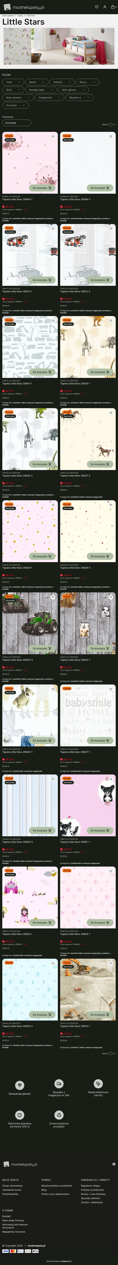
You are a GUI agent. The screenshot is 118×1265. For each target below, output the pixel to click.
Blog (44, 1189)
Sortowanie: (7, 117)
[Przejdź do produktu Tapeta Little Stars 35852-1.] (30, 897)
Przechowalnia (10, 1194)
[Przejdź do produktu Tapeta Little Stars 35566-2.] (88, 163)
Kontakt (6, 1216)
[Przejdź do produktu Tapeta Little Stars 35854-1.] (88, 897)
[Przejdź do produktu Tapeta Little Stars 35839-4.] (88, 531)
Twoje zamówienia (12, 1185)
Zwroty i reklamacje (92, 1202)
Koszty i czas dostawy (93, 1194)
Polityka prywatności (92, 1189)
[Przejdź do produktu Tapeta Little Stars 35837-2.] (88, 439)
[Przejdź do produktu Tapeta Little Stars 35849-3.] (30, 805)
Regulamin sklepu (90, 1185)
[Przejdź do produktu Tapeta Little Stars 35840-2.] (30, 623)
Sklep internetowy (58, 1261)
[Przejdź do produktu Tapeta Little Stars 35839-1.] (30, 531)
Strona (105, 124)
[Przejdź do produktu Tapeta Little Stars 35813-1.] (30, 255)
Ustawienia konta (11, 1189)
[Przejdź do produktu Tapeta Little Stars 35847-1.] (88, 715)
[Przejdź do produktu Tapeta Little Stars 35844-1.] (30, 715)
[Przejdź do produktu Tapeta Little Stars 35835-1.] (88, 347)
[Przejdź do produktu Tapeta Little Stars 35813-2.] (88, 255)
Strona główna (8, 15)
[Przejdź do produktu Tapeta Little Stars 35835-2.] (30, 439)
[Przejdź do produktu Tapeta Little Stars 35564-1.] (30, 163)
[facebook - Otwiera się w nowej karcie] (114, 1164)
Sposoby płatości (90, 1198)
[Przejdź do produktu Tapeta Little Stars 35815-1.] (30, 347)
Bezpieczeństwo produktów (57, 1185)
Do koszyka (40, 187)
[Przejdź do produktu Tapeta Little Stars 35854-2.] (30, 990)
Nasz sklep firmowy (13, 1220)
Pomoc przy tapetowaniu (55, 1194)
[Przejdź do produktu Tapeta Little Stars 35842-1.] (88, 623)
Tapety (20, 15)
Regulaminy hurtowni (13, 1231)
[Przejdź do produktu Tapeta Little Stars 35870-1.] (88, 990)
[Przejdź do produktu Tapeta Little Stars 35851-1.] (88, 805)
